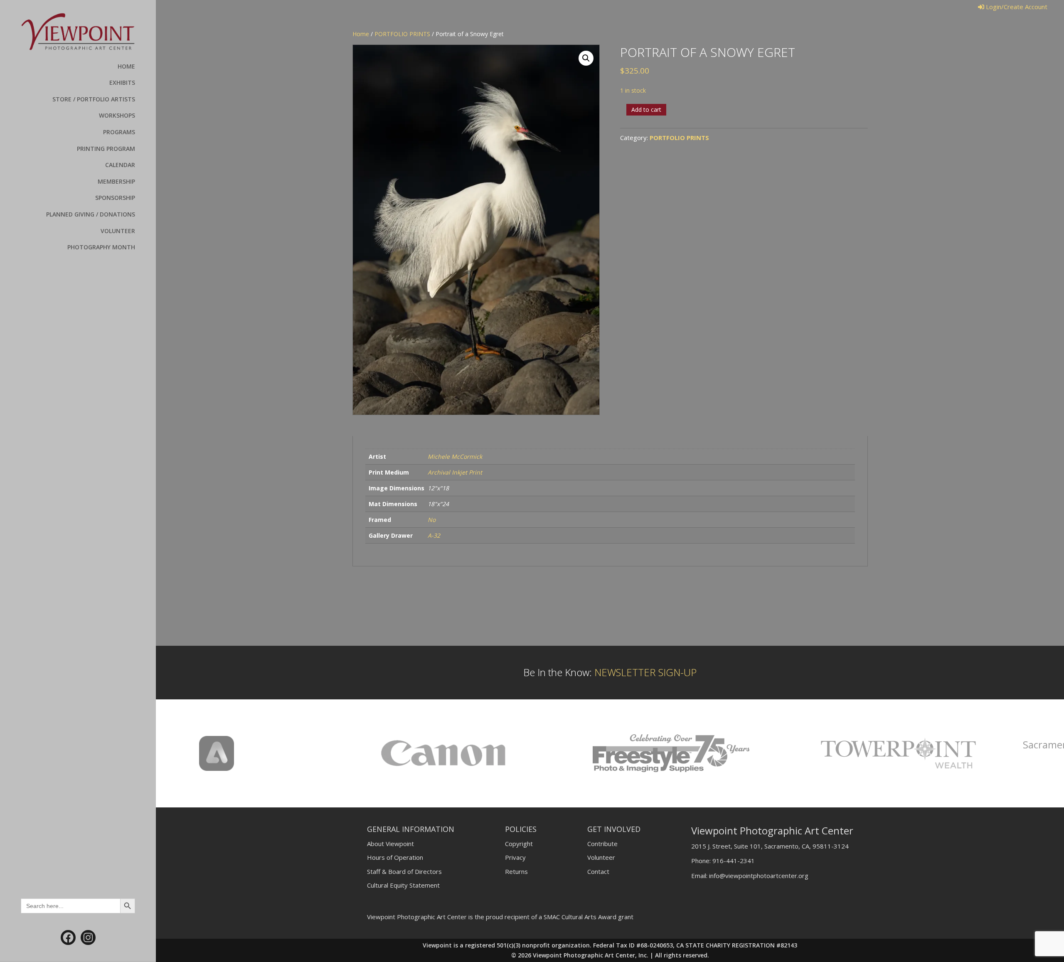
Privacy (515, 857)
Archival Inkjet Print (455, 472)
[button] (586, 58)
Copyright (519, 843)
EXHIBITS (122, 82)
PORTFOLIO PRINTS (402, 34)
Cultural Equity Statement (403, 885)
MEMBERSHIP (116, 181)
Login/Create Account (1015, 6)
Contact (598, 871)
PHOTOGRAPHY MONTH (101, 247)
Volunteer (601, 857)
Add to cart (646, 109)
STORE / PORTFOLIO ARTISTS (93, 99)
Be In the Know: (610, 672)
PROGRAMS (119, 132)
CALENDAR (120, 165)
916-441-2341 (733, 860)
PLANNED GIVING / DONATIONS (90, 214)
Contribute (602, 843)
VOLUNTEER (118, 231)
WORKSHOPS (117, 115)
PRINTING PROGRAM (106, 149)
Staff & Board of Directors (404, 871)
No (432, 520)
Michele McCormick (455, 456)
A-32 (434, 535)
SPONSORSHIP (115, 198)
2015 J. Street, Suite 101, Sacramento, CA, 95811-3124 (770, 846)
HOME (126, 66)
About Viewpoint (390, 843)
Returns (516, 871)
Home (360, 34)
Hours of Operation (395, 857)
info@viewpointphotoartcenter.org (758, 875)
